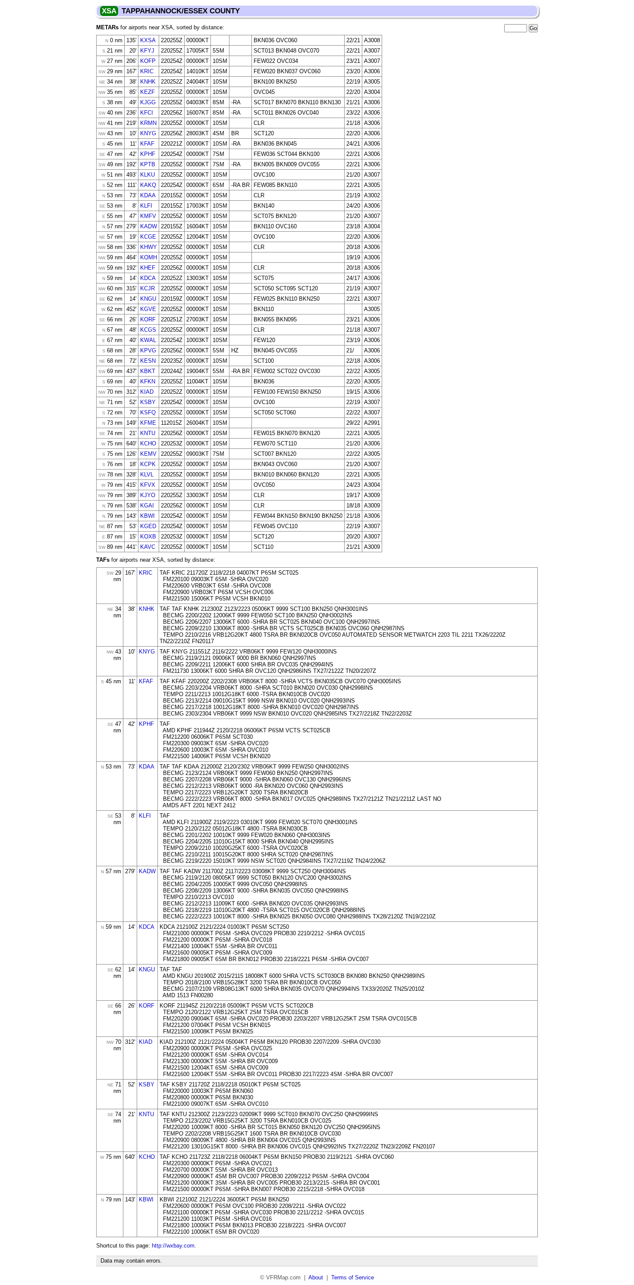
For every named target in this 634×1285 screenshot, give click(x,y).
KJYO (147, 495)
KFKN (147, 381)
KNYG (148, 133)
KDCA (148, 278)
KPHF (147, 154)
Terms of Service (352, 1277)
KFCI (146, 112)
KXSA (148, 40)
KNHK (148, 81)
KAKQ (148, 185)
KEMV (148, 454)
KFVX (147, 485)
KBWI (147, 516)
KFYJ (147, 50)
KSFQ (148, 412)
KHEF (147, 267)
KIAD (147, 392)
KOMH (148, 257)
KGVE (148, 309)
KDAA (148, 195)
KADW (148, 226)
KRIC (147, 71)
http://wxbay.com (173, 1245)
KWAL (148, 340)
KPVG (148, 350)
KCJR (147, 288)
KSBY (148, 402)
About (315, 1277)
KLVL (147, 474)
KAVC (147, 547)
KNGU (148, 299)
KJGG (148, 102)
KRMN (148, 123)
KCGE (148, 236)
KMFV (148, 216)
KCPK (148, 464)
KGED (148, 526)
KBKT (147, 371)
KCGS (148, 330)
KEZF (147, 92)
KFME (148, 423)
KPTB (147, 164)
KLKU (147, 174)
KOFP (148, 61)
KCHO (148, 443)
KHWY (148, 247)
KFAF (147, 143)
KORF (148, 319)
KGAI (147, 505)
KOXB (148, 536)
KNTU (147, 433)
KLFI (146, 205)
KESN (148, 361)
